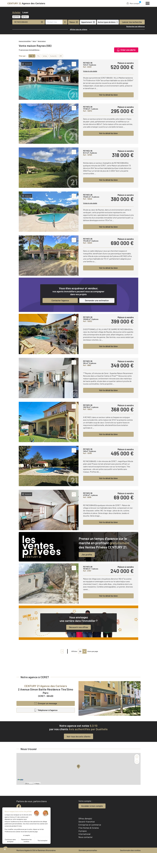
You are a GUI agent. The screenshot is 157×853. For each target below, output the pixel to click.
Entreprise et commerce (89, 824)
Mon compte (135, 3)
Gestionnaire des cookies (130, 850)
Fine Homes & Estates (88, 828)
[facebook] (18, 806)
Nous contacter (85, 837)
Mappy (37, 783)
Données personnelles (88, 850)
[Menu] (148, 3)
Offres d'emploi (85, 818)
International (84, 834)
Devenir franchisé (86, 821)
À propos (82, 831)
